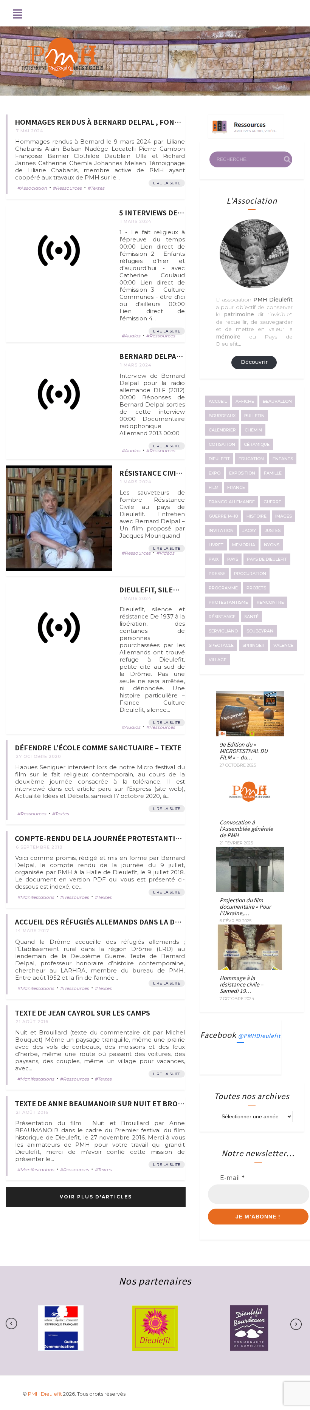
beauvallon (277, 401)
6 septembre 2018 (39, 847)
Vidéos (167, 553)
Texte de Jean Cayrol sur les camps (82, 1012)
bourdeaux (222, 415)
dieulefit (219, 458)
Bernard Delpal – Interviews (174, 356)
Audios (133, 336)
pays (232, 559)
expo (214, 473)
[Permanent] (59, 258)
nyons (271, 544)
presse (217, 573)
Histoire (256, 516)
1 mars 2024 (136, 221)
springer (253, 645)
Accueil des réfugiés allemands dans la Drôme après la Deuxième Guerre (155, 921)
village (217, 659)
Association (33, 188)
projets (256, 588)
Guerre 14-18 (223, 516)
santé (251, 616)
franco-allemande (232, 501)
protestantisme (228, 602)
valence (283, 645)
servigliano (223, 631)
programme (223, 588)
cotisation (222, 444)
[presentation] (292, 1324)
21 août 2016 (32, 1021)
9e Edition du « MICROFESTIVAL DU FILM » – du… (244, 751)
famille (273, 473)
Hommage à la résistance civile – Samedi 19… (242, 984)
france (236, 487)
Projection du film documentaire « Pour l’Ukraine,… (245, 906)
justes (273, 530)
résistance (222, 616)
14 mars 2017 (32, 930)
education (251, 458)
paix (214, 559)
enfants (283, 458)
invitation (221, 530)
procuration (250, 573)
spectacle (221, 645)
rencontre (270, 602)
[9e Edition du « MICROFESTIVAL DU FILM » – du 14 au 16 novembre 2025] (250, 734)
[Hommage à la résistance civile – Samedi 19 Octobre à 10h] (250, 967)
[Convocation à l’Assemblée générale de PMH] (250, 812)
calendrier (222, 430)
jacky (249, 530)
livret (216, 544)
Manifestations (37, 897)
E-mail (232, 1177)
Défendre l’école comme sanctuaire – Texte (98, 747)
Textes (98, 188)
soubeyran (259, 631)
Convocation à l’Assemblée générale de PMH (246, 828)
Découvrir (254, 362)
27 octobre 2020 (38, 756)
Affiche (245, 401)
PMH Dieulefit (45, 1394)
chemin (253, 430)
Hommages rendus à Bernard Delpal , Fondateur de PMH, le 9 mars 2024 (151, 122)
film (214, 487)
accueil (218, 401)
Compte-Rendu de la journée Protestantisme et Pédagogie (128, 838)
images (283, 516)
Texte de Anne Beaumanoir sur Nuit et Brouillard (111, 1103)
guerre (272, 501)
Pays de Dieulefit (267, 559)
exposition (242, 473)
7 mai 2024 (29, 130)
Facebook (240, 1034)
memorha (243, 544)
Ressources (69, 188)
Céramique (257, 444)
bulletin (254, 415)
